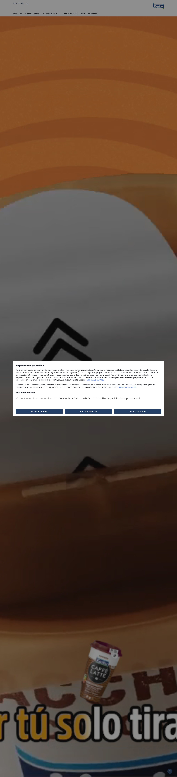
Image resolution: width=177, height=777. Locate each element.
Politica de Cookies (127, 387)
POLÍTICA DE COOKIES (95, 380)
